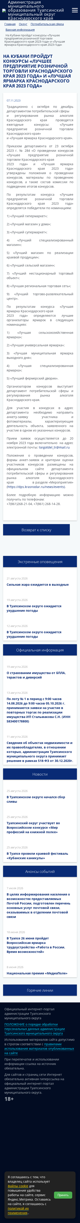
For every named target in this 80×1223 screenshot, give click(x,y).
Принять (63, 1195)
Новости (40, 774)
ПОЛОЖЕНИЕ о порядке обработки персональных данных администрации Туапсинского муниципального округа (34, 1028)
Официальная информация (40, 650)
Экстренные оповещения (40, 561)
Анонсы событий (40, 871)
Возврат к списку (36, 529)
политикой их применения (18, 1210)
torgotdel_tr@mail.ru (54, 447)
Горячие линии (40, 990)
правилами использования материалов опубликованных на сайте (39, 1048)
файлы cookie (18, 1186)
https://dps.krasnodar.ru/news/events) (36, 487)
